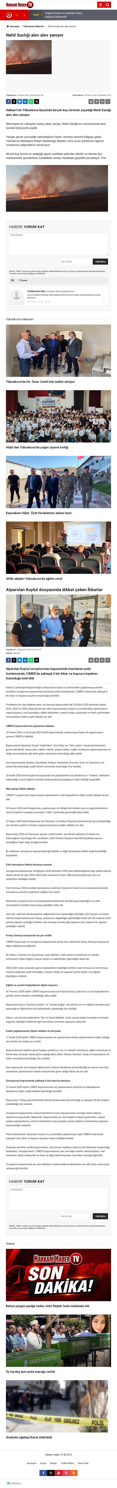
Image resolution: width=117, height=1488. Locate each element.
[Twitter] (14, 101)
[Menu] (100, 5)
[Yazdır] (91, 101)
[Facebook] (8, 101)
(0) (41, 302)
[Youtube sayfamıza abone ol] (58, 1473)
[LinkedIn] (25, 101)
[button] (96, 101)
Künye (43, 1463)
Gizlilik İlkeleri (67, 1463)
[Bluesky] (19, 101)
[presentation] (17, 15)
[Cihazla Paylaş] (36, 101)
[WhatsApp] (30, 101)
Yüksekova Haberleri (33, 26)
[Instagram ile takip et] (66, 1473)
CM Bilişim (16, 1483)
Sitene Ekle (83, 1463)
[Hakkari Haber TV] (20, 4)
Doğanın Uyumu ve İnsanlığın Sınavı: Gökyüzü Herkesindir (64, 15)
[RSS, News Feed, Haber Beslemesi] (74, 1473)
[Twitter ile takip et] (51, 1473)
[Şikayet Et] (103, 301)
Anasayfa (14, 26)
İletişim (53, 1463)
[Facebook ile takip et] (43, 1473)
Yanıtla (33, 302)
